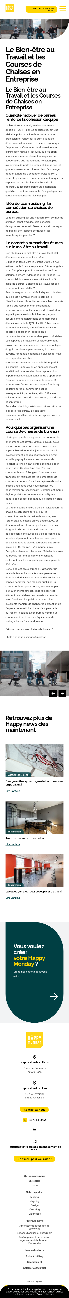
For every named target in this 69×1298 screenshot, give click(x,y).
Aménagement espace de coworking (34, 1227)
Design (35, 1205)
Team (34, 1184)
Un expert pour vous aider (43, 9)
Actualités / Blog (18, 775)
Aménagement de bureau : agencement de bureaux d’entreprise (34, 1240)
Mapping (34, 1201)
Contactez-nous (34, 1109)
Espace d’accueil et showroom (34, 1232)
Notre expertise (34, 1191)
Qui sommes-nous (34, 1175)
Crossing (34, 1209)
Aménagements (35, 1220)
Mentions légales (34, 1281)
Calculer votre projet (34, 1267)
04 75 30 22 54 (37, 1119)
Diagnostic (35, 1213)
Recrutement (34, 1261)
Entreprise (34, 1180)
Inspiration (14, 832)
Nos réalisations (34, 1250)
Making (34, 1196)
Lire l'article (13, 791)
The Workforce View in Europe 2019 (29, 261)
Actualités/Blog (34, 1256)
